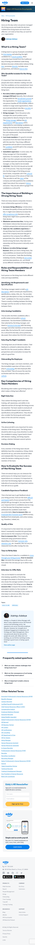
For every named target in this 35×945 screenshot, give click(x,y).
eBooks (5, 915)
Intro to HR (5, 605)
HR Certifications (6, 730)
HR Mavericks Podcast (9, 920)
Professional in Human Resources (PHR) (13, 751)
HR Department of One (8, 735)
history (28, 183)
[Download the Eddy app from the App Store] (7, 876)
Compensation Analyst (8, 709)
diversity (15, 66)
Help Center (22, 912)
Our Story (21, 886)
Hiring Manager (6, 740)
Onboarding (6, 897)
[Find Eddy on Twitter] (21, 873)
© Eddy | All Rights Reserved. (10, 927)
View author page (9, 645)
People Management (8, 892)
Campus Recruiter (6, 702)
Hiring (4, 894)
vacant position (17, 57)
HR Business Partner (7, 725)
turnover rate (22, 541)
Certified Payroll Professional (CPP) (12, 704)
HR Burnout (4, 722)
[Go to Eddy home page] (17, 862)
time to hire (23, 69)
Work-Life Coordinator (8, 777)
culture (3, 376)
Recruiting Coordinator (8, 756)
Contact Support (23, 915)
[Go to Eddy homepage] (5, 3)
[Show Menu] (32, 3)
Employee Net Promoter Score (11, 514)
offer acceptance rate (10, 214)
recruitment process (25, 98)
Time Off (5, 902)
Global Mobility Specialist (8, 717)
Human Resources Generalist (10, 746)
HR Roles (15, 605)
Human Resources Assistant (9, 743)
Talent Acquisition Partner (9, 766)
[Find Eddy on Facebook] (13, 873)
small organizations (24, 101)
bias (2, 66)
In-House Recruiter (7, 748)
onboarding (10, 369)
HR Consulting (5, 733)
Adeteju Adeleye (11, 39)
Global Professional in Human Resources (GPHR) (16, 720)
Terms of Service (7, 930)
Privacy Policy (6, 934)
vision (22, 178)
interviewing (7, 54)
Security (5, 937)
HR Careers (4, 727)
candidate (9, 147)
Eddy (2, 16)
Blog (4, 912)
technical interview (14, 325)
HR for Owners (5, 738)
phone (23, 318)
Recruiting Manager (7, 758)
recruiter (28, 108)
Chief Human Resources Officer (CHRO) (13, 707)
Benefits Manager (6, 699)
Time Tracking (7, 899)
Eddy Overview (7, 886)
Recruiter (4, 753)
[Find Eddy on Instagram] (17, 873)
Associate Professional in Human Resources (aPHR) (17, 696)
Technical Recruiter (7, 769)
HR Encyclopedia (10, 16)
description (19, 123)
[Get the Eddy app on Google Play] (19, 876)
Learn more (17, 847)
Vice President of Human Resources (12, 774)
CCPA (4, 940)
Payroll (5, 889)
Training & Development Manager (11, 771)
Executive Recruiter (7, 715)
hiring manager (11, 120)
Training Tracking (7, 904)
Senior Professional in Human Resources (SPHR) (16, 761)
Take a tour (24, 3)
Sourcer (3, 764)
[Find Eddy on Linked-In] (4, 873)
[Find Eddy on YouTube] (8, 873)
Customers (22, 889)
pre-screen (28, 258)
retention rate (6, 543)
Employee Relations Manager (10, 712)
